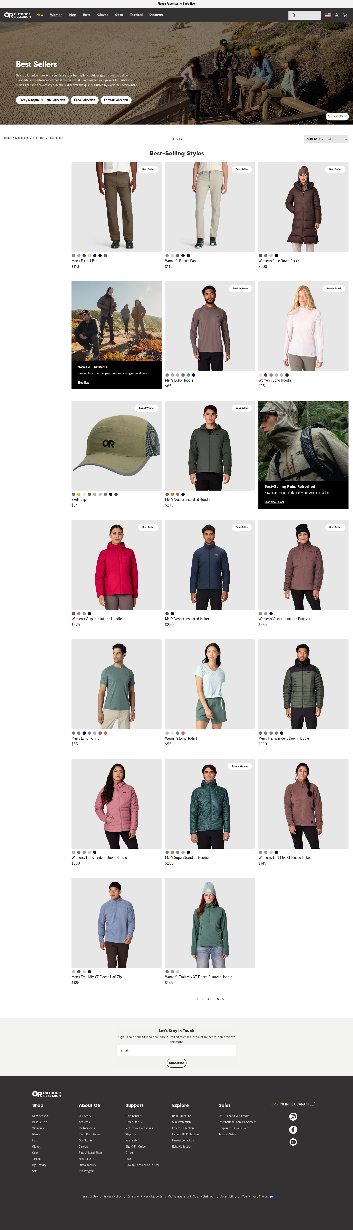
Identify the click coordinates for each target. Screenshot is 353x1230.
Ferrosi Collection (116, 100)
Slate (73, 971)
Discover (156, 15)
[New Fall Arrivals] (116, 326)
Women (56, 15)
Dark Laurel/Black (260, 733)
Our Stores (85, 1140)
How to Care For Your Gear (142, 1165)
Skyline (188, 375)
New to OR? (86, 1159)
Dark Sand (167, 255)
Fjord (84, 613)
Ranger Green (177, 255)
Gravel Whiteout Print (172, 375)
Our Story (85, 1116)
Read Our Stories (89, 1134)
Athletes (84, 1122)
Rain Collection (181, 1116)
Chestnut (260, 255)
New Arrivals (40, 1116)
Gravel (167, 375)
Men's (36, 1134)
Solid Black (100, 255)
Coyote (105, 255)
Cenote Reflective (116, 494)
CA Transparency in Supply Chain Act (191, 1196)
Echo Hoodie (340, 116)
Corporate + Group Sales (234, 1128)
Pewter (78, 255)
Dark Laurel (167, 494)
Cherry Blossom (260, 375)
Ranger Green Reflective (73, 494)
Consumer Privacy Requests (145, 1196)
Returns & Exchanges (139, 1128)
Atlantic (167, 613)
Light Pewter (172, 255)
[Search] (281, 15)
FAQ (128, 1159)
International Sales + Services (237, 1122)
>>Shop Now (188, 3)
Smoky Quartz (265, 255)
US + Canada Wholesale (234, 1116)
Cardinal (105, 733)
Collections (21, 138)
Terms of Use (90, 1196)
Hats (35, 1140)
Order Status (133, 1122)
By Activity (39, 1165)
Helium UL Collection (185, 1134)
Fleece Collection (183, 1128)
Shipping (130, 1134)
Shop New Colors (274, 502)
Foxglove (73, 613)
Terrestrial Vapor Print (265, 375)
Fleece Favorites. (169, 3)
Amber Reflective (78, 494)
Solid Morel (73, 255)
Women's (38, 1128)
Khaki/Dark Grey (100, 494)
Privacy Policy (113, 1196)
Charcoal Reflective (105, 494)
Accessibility (228, 1196)
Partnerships (87, 1128)
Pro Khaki (89, 255)
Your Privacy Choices (255, 1196)
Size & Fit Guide (135, 1146)
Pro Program (87, 1171)
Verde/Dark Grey (89, 494)
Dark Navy (94, 255)
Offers (129, 1153)
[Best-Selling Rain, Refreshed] (303, 446)
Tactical (37, 1159)
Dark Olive (84, 255)
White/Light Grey (84, 494)
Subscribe (176, 1063)
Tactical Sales (227, 1134)
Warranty (131, 1140)
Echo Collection (84, 100)
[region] (176, 4)
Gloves (36, 1146)
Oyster (271, 255)
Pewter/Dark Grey (94, 494)
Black (188, 255)
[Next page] (223, 999)
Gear (35, 1153)
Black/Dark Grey (110, 494)
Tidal (281, 375)
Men (72, 15)
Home (7, 138)
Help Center (133, 1116)
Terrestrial (78, 613)
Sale (35, 1171)
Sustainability (87, 1165)
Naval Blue (193, 375)
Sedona (172, 494)
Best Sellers (55, 138)
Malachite (73, 733)
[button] (345, 15)
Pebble (177, 375)
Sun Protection (181, 1122)
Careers (83, 1146)
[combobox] (304, 15)
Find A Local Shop (90, 1153)
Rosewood (73, 852)
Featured (38, 138)
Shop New (83, 382)
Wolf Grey (183, 852)
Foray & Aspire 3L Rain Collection (42, 100)
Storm (183, 375)
